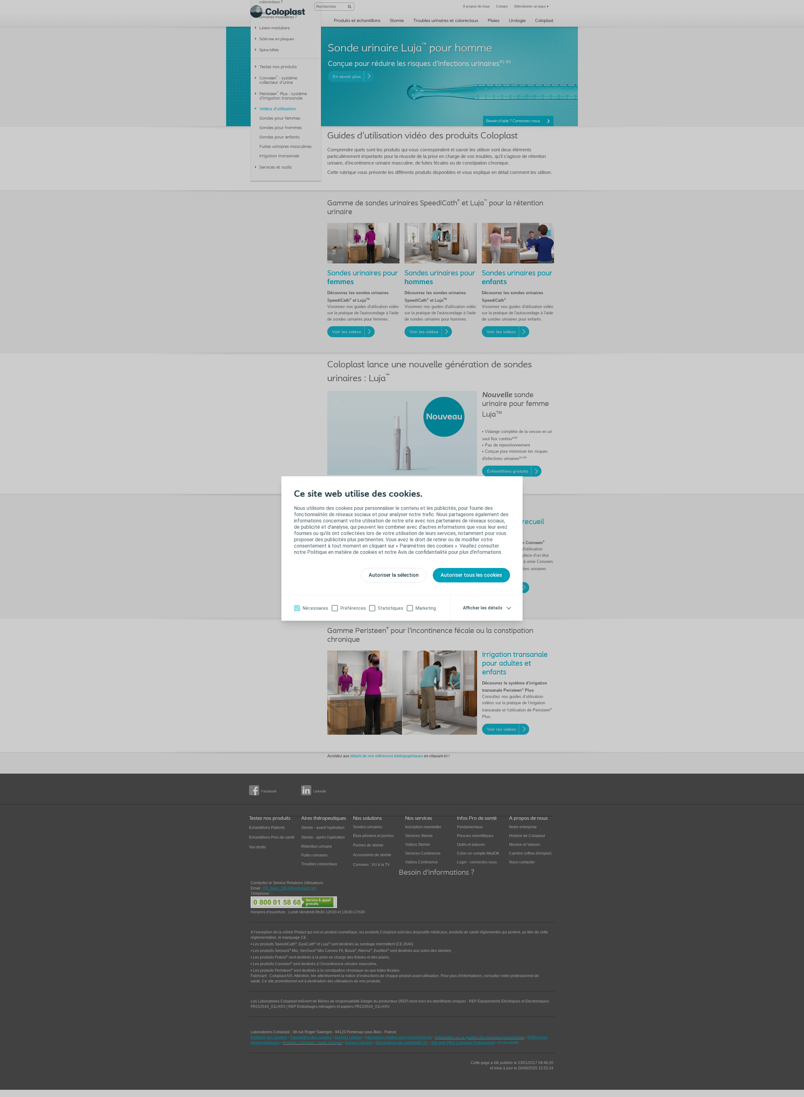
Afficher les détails (483, 607)
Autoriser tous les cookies (471, 575)
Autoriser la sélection (394, 575)
